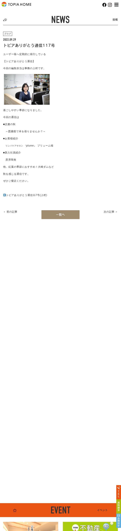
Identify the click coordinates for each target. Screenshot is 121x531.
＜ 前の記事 (10, 211)
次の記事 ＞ (111, 211)
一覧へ (60, 214)
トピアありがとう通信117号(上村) (26, 195)
